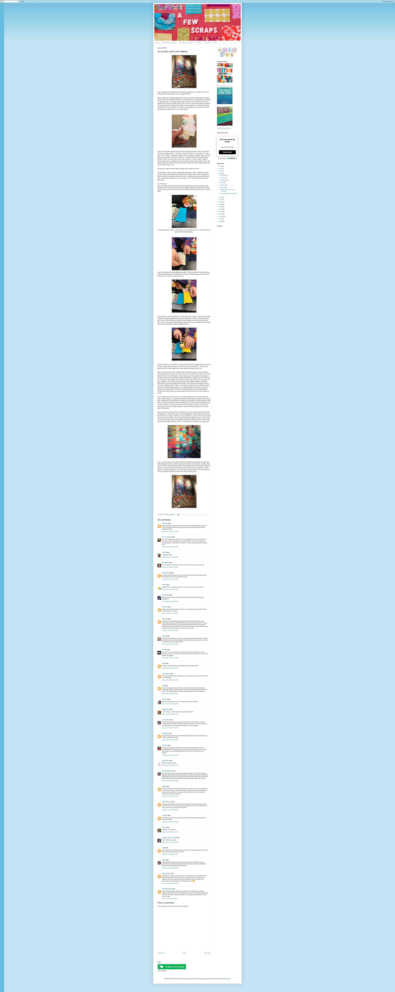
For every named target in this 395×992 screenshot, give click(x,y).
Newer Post (161, 953)
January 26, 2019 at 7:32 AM (170, 728)
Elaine (164, 860)
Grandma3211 (166, 873)
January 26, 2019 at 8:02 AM (170, 765)
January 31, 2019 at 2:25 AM (170, 842)
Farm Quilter (165, 719)
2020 (220, 171)
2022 (220, 166)
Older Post (207, 953)
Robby (164, 786)
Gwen (163, 663)
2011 (220, 214)
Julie (163, 685)
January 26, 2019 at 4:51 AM (170, 658)
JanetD (164, 636)
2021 (220, 168)
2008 (220, 221)
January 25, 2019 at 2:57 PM (170, 531)
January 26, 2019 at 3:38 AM (170, 601)
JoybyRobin (165, 760)
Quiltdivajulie (166, 709)
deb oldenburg (166, 573)
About (215, 42)
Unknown (164, 523)
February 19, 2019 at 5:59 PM (170, 883)
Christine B (165, 595)
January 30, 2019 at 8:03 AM (170, 832)
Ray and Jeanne (166, 537)
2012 (220, 211)
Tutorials (207, 42)
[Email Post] (178, 514)
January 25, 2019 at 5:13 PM (170, 557)
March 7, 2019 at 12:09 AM (169, 898)
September (223, 180)
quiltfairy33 (165, 733)
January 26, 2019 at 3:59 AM (170, 613)
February (223, 185)
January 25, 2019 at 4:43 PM (170, 547)
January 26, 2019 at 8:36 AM (170, 781)
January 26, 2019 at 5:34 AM (170, 693)
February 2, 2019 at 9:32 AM (170, 854)
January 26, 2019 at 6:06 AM (170, 704)
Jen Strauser (166, 673)
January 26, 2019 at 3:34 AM (170, 589)
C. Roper (164, 815)
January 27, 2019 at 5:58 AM (170, 810)
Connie (164, 552)
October (222, 178)
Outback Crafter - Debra (169, 837)
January (222, 187)
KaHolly (164, 649)
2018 (220, 197)
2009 (220, 219)
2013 (220, 209)
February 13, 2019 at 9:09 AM (170, 868)
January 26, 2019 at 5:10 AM (170, 668)
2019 (220, 173)
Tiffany (164, 827)
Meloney (164, 699)
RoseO (164, 584)
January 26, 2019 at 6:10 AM (170, 714)
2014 (220, 206)
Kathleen (164, 745)
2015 (220, 204)
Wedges (198, 42)
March (222, 182)
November (223, 175)
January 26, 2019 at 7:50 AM (170, 755)
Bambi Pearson (166, 801)
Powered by (222, 158)
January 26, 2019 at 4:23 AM (170, 630)
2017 (220, 199)
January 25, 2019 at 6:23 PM (170, 567)
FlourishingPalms (167, 771)
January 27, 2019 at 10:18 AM (170, 822)
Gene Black (165, 562)
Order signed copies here (224, 128)
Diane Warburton (167, 889)
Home (158, 42)
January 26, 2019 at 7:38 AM (170, 740)
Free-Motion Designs (186, 42)
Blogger (228, 978)
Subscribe (227, 152)
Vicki (163, 848)
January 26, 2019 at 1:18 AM (170, 579)
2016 (220, 202)
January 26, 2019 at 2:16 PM (170, 796)
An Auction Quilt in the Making (228, 193)
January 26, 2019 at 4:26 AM (170, 644)
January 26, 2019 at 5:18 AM (170, 680)
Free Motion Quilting (169, 42)
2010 (220, 216)
